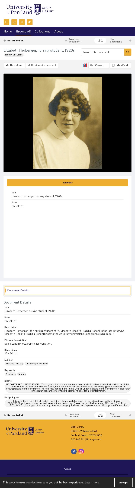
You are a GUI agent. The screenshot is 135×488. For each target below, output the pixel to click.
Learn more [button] (92, 482)
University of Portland (37, 363)
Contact (67, 469)
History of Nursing (14, 54)
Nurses (21, 374)
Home (8, 31)
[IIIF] (85, 65)
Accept (123, 482)
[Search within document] (127, 52)
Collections (42, 31)
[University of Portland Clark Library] (30, 9)
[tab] (67, 182)
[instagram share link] (81, 451)
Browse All (23, 31)
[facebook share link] (74, 451)
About (58, 31)
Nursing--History (14, 363)
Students (10, 374)
